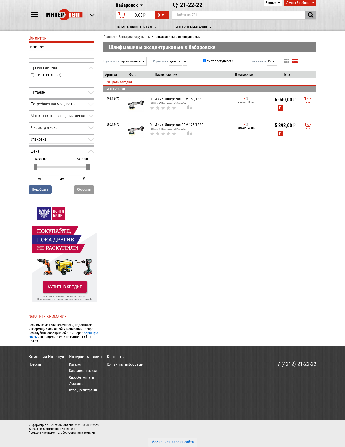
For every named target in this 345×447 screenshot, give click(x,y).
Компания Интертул (135, 27)
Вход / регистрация (83, 390)
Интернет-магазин (192, 27)
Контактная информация (125, 364)
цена (173, 61)
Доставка (76, 384)
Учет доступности (220, 61)
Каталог (75, 364)
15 (270, 61)
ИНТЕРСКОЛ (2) (49, 75)
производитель (131, 61)
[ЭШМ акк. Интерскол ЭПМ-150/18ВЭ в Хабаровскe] (136, 105)
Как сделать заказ (83, 371)
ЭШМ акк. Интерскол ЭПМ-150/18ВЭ (176, 99)
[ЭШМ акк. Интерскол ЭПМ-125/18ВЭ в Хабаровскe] (136, 131)
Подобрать (40, 189)
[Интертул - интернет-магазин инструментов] (65, 14)
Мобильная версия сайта (172, 442)
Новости (35, 364)
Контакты (116, 356)
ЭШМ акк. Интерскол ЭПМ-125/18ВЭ (176, 125)
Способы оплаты (81, 377)
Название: (36, 47)
